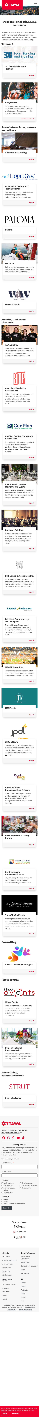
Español (23, 1286)
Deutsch (23, 1282)
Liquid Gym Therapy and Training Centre (16, 187)
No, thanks (15, 1413)
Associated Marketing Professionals (15, 389)
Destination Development (29, 1266)
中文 (22, 1301)
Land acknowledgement (9, 1260)
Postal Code (6, 1171)
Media (23, 1270)
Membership (25, 1273)
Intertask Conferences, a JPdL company (17, 620)
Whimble (9, 263)
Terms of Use (12, 1310)
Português (24, 1290)
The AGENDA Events (15, 915)
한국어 (23, 1297)
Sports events (26, 1188)
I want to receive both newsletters (14, 1203)
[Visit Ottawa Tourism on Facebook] (4, 1138)
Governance (5, 1288)
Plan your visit (6, 1271)
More (30, 75)
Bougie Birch (11, 102)
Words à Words (12, 304)
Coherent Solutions (14, 530)
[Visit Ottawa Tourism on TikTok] (23, 1138)
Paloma (8, 230)
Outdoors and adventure (29, 1185)
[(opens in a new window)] (20, 92)
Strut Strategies (13, 1098)
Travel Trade (25, 1262)
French (6, 1201)
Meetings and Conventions (25, 1258)
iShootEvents (11, 1002)
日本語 (23, 1294)
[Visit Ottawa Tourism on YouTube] (18, 1138)
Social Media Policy (25, 1310)
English (6, 1199)
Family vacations (9, 1183)
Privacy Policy (30, 1307)
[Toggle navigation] (35, 3)
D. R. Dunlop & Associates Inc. (19, 576)
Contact (4, 1299)
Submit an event (7, 1275)
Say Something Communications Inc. (15, 873)
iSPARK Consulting (14, 667)
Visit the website (26, 119)
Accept (5, 1413)
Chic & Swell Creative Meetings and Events (15, 485)
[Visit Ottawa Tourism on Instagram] (9, 1138)
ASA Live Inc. (11, 345)
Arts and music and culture (9, 1189)
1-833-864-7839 (21, 1130)
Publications (5, 1292)
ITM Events (10, 708)
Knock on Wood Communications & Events (17, 788)
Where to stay (6, 1267)
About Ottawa (6, 1256)
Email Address (7, 1163)
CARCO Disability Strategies (19, 964)
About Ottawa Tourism (9, 1284)
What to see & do (7, 1264)
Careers (4, 1295)
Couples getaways (27, 1183)
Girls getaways (8, 1185)
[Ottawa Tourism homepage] (12, 5)
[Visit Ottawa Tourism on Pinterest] (13, 1138)
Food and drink (8, 1192)
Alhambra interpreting (16, 153)
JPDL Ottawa (11, 742)
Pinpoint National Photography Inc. (13, 1049)
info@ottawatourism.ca (11, 1133)
